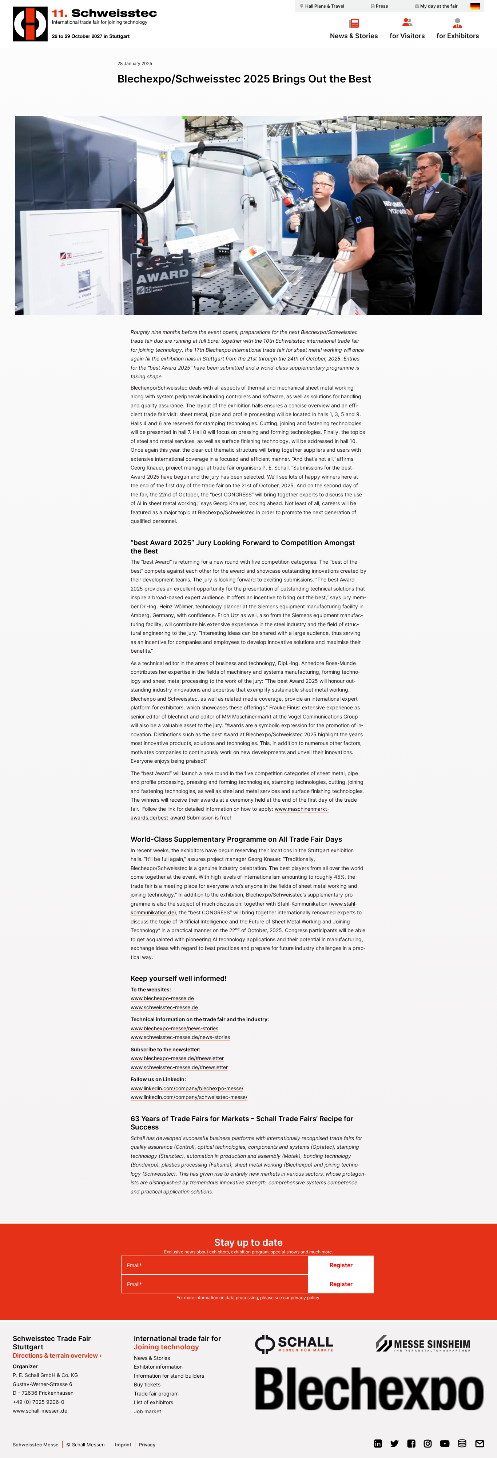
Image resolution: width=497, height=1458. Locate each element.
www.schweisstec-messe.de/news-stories (180, 1037)
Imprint (123, 1444)
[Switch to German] (475, 6)
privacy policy (305, 1297)
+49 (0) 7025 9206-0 (38, 1402)
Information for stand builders (169, 1376)
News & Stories (354, 35)
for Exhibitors (458, 35)
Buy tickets (147, 1384)
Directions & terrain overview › (57, 1355)
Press (382, 6)
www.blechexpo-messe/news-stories (174, 1028)
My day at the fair (439, 6)
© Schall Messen (85, 1444)
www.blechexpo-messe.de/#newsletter (177, 1058)
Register (341, 1265)
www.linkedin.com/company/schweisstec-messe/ (189, 1097)
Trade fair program (156, 1393)
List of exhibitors (153, 1402)
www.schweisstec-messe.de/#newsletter (179, 1067)
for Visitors (407, 35)
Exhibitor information (158, 1367)
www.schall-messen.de (40, 1410)
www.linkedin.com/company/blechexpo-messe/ (187, 1088)
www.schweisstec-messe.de (164, 1007)
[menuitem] (321, 6)
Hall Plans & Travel (324, 6)
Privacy (147, 1444)
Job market (147, 1411)
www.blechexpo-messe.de (162, 998)
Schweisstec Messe (36, 1444)
